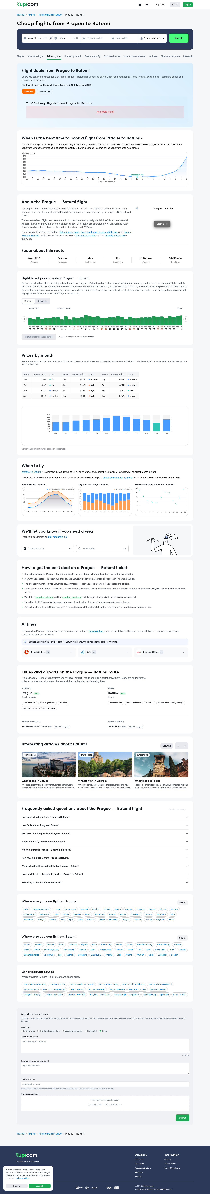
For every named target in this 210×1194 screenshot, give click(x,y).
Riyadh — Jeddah (158, 989)
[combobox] (38, 38)
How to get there (47, 703)
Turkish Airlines (96, 631)
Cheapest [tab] (28, 91)
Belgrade (160, 919)
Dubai (56, 914)
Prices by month (72, 56)
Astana (119, 944)
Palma (123, 914)
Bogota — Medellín (96, 989)
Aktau (93, 949)
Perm (148, 949)
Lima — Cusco (179, 994)
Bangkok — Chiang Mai (100, 994)
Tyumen (69, 955)
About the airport (61, 727)
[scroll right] (185, 319)
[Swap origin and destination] (51, 38)
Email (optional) (28, 1079)
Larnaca (148, 914)
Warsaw (174, 909)
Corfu (80, 919)
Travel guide (139, 1163)
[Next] (185, 745)
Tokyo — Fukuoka (117, 989)
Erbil (119, 955)
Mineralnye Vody (51, 949)
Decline (16, 1186)
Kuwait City (106, 944)
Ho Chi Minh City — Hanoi (160, 984)
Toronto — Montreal (76, 994)
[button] (30, 320)
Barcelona (44, 914)
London (57, 909)
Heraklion (113, 919)
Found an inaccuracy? (177, 809)
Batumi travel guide (69, 232)
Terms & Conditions (172, 1168)
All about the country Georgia (170, 703)
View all (167, 745)
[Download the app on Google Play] (147, 4)
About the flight (35, 56)
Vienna (163, 909)
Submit (182, 1118)
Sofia (171, 919)
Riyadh (84, 944)
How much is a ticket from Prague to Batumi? (45, 857)
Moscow (50, 944)
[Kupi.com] (27, 4)
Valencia (52, 919)
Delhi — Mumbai (77, 989)
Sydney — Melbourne (108, 984)
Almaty (36, 949)
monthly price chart (115, 235)
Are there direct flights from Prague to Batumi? (46, 833)
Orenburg (82, 955)
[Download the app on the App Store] (140, 4)
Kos (62, 919)
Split (71, 919)
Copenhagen (29, 914)
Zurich (118, 909)
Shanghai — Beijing (31, 994)
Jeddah (82, 949)
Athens (112, 914)
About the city (29, 703)
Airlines (153, 56)
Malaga (40, 919)
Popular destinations (143, 1168)
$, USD (175, 4)
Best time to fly (92, 56)
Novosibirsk (69, 949)
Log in (188, 4)
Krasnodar (160, 949)
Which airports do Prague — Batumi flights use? (46, 849)
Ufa (139, 949)
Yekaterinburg (163, 944)
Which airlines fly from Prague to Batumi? (43, 841)
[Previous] (178, 745)
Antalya (128, 909)
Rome (66, 914)
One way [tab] (28, 301)
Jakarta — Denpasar (54, 994)
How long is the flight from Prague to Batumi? (45, 817)
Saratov (182, 949)
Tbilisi (171, 949)
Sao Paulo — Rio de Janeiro (82, 984)
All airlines (139, 1172)
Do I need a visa (112, 56)
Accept (39, 1186)
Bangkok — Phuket (137, 989)
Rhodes (90, 919)
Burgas (126, 919)
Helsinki (77, 914)
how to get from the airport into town (100, 232)
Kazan (130, 949)
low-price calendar (86, 235)
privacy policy (22, 1178)
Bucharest (28, 919)
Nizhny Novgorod (31, 955)
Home (20, 14)
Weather (63, 703)
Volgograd (48, 955)
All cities (138, 1176)
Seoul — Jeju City (57, 984)
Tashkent (72, 944)
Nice (173, 914)
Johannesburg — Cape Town (156, 994)
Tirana (149, 919)
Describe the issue (29, 1036)
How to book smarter (135, 56)
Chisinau (137, 919)
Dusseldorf (135, 914)
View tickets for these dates (39, 336)
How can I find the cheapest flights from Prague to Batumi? (52, 874)
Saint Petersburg (144, 944)
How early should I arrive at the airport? (42, 882)
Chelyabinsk (105, 949)
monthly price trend (72, 597)
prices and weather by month (118, 477)
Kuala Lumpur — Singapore (126, 994)
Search (178, 38)
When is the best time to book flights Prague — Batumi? (50, 866)
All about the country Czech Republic (39, 708)
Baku (94, 944)
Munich (95, 909)
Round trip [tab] (42, 301)
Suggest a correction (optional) (35, 1061)
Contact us (139, 1159)
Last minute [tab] (44, 91)
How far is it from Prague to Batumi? (40, 825)
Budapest (162, 955)
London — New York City (54, 989)
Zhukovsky (96, 955)
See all (182, 902)
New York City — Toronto (34, 984)
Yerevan (177, 944)
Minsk (26, 949)
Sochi (61, 944)
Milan (87, 914)
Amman (140, 955)
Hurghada (161, 914)
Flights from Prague (50, 14)
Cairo (150, 955)
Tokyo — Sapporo (31, 989)
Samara (119, 949)
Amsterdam (70, 909)
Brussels (140, 909)
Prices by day (54, 56)
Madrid (152, 909)
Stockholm (100, 914)
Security (167, 1159)
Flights (31, 14)
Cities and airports (170, 56)
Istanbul (84, 909)
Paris (25, 909)
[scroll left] (24, 319)
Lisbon (102, 919)
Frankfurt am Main (40, 909)
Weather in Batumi (31, 471)
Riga (59, 955)
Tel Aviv (107, 909)
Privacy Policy (170, 1163)
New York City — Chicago (133, 984)
